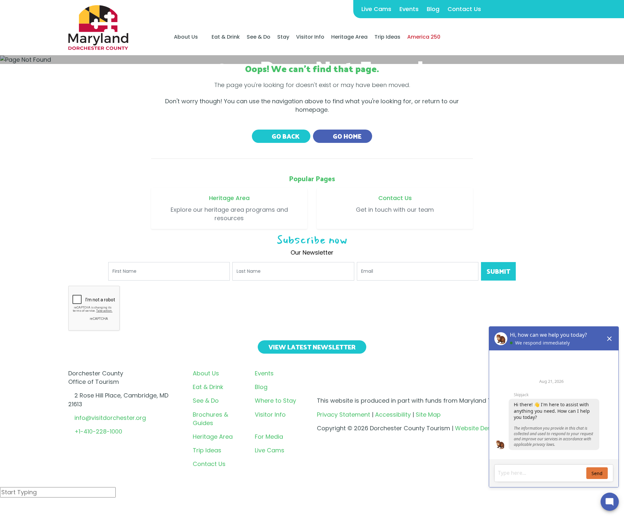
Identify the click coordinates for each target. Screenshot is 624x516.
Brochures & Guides (210, 418)
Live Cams (376, 9)
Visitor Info (310, 37)
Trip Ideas (387, 37)
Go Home (346, 136)
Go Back (285, 136)
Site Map (428, 414)
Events (409, 9)
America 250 (423, 37)
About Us (186, 37)
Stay (283, 37)
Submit (498, 271)
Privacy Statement (343, 414)
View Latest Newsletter (312, 347)
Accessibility (393, 414)
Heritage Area (349, 37)
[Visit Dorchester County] (98, 27)
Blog (433, 9)
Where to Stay (275, 400)
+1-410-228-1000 (98, 431)
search (23, 509)
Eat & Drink (226, 37)
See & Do (258, 37)
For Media (269, 437)
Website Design (477, 428)
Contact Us (464, 9)
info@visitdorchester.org (110, 418)
